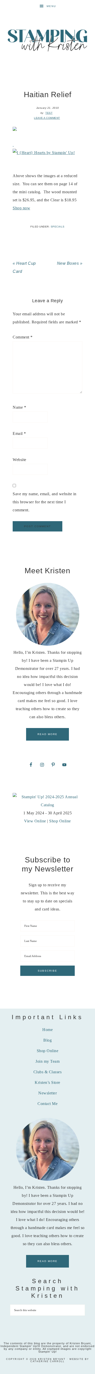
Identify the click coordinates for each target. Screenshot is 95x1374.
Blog (47, 1040)
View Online (35, 821)
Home (47, 1029)
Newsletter (47, 1093)
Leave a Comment (47, 118)
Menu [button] (51, 6)
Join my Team (47, 1061)
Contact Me (47, 1103)
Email (19, 433)
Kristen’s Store (47, 1082)
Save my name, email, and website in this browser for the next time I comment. (45, 502)
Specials (58, 226)
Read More (47, 734)
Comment (23, 337)
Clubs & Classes (47, 1072)
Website (19, 459)
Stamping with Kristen (47, 40)
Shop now (21, 208)
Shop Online (60, 821)
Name (19, 407)
